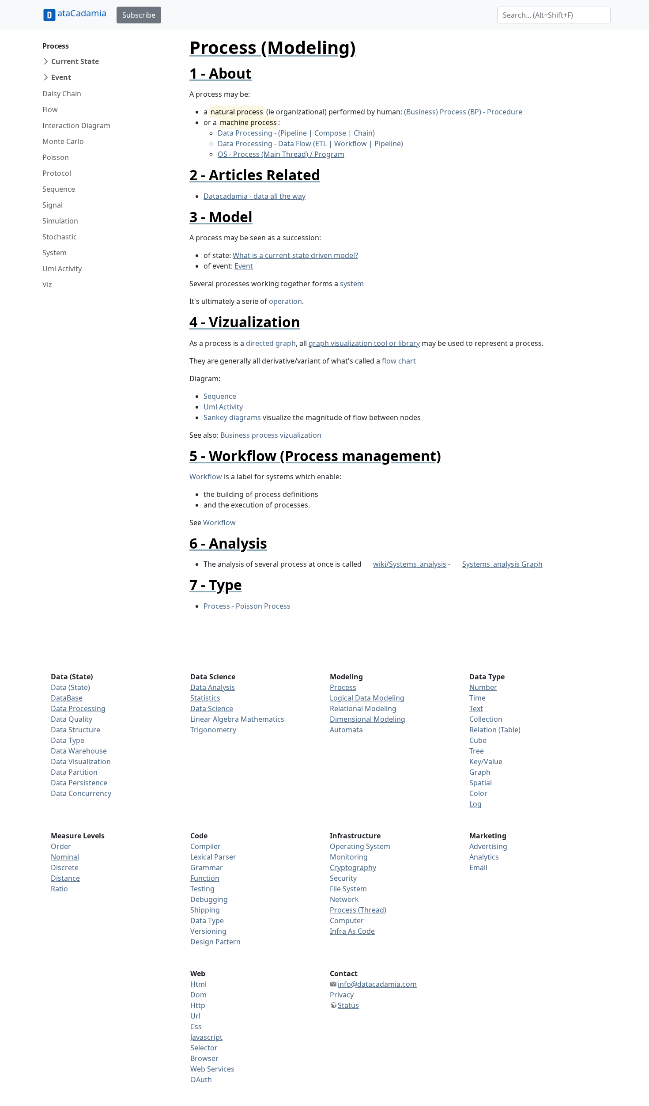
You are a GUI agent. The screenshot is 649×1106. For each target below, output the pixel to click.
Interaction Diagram (76, 125)
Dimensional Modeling (367, 719)
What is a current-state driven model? (295, 255)
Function (204, 878)
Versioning (208, 931)
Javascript (206, 1037)
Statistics (205, 698)
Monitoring (349, 857)
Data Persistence (79, 783)
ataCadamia (81, 13)
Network (344, 899)
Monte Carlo (63, 141)
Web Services (212, 1069)
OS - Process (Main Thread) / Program (281, 154)
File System (348, 889)
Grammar (206, 867)
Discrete (65, 867)
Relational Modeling (363, 708)
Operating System (360, 846)
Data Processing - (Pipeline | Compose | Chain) (296, 133)
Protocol (56, 173)
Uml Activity (62, 268)
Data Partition (74, 772)
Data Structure (75, 730)
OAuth (201, 1079)
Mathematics (262, 719)
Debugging (209, 899)
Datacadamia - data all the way (255, 196)
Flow (50, 109)
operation (285, 301)
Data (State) (70, 687)
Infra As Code (352, 931)
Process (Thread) (358, 910)
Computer (347, 920)
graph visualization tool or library (364, 343)
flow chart (399, 361)
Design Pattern (215, 942)
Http (197, 1005)
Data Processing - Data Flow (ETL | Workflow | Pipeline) (310, 143)
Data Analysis (212, 687)
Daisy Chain (61, 93)
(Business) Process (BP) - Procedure (463, 112)
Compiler (205, 846)
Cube (478, 740)
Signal (52, 205)
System (54, 253)
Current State (75, 61)
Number (483, 687)
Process (55, 46)
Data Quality (71, 719)
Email (478, 867)
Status (348, 1005)
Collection (485, 719)
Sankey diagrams (232, 417)
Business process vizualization (270, 435)
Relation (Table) (495, 730)
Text (476, 708)
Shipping (205, 910)
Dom (198, 995)
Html (198, 984)
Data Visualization (81, 761)
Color (478, 793)
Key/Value (485, 761)
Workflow (205, 476)
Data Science (211, 708)
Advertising (488, 846)
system (352, 283)
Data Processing (78, 708)
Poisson (55, 157)
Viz (47, 284)
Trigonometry (213, 730)
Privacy (342, 995)
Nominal (65, 857)
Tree (476, 751)
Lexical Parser (213, 857)
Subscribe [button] (138, 15)
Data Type (67, 740)
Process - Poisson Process (247, 606)
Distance (65, 878)
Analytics (484, 857)
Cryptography (353, 867)
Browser (204, 1058)
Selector (204, 1048)
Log (475, 804)
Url (195, 1016)
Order (61, 846)
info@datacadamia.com (377, 984)
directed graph (271, 343)
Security (343, 878)
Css (196, 1026)
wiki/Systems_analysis (409, 564)
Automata (346, 730)
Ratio (59, 889)
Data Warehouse (79, 751)
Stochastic (59, 237)
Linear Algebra (214, 719)
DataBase (67, 698)
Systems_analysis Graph (502, 564)
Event (61, 77)
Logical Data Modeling (367, 698)
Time (477, 698)
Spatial (480, 783)
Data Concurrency (81, 793)
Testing (202, 889)
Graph (480, 772)
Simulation (60, 221)
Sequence (58, 189)
